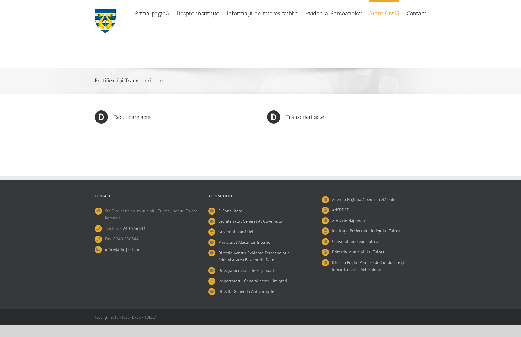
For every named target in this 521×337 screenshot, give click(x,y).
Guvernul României (235, 231)
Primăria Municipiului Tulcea (358, 252)
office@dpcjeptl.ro (122, 249)
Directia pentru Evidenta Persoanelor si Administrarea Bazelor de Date (254, 256)
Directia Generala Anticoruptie (246, 291)
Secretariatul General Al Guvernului (250, 221)
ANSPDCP (340, 210)
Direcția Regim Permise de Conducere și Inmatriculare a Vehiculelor (368, 266)
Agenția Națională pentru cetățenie (363, 199)
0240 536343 (133, 228)
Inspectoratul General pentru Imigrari (252, 281)
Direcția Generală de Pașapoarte (247, 270)
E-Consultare (230, 211)
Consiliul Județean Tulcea (355, 241)
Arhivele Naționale (349, 220)
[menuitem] (155, 12)
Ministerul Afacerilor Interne (244, 242)
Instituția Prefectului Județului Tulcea (366, 231)
